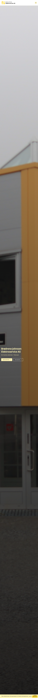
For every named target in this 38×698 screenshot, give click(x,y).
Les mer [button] (30, 696)
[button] (6, 359)
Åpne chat (35, 696)
